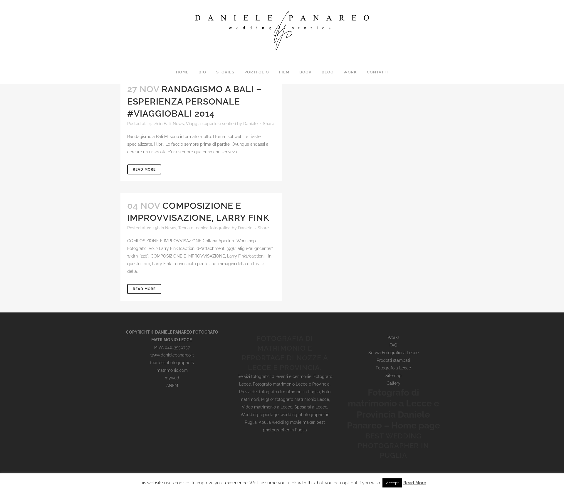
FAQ (393, 345)
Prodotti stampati (393, 360)
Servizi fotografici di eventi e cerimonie (274, 376)
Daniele (250, 123)
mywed (172, 378)
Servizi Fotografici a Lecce (393, 352)
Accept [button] (392, 483)
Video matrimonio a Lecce (267, 407)
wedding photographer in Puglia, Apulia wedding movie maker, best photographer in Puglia (287, 422)
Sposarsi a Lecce (310, 407)
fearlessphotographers (172, 362)
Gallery (393, 383)
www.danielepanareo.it (172, 355)
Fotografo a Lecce (393, 368)
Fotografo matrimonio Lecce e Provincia (291, 384)
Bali (167, 123)
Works (393, 337)
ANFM (172, 385)
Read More (144, 169)
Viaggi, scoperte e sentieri (211, 123)
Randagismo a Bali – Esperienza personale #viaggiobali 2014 (194, 101)
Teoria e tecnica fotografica (204, 228)
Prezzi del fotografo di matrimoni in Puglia (279, 391)
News (178, 123)
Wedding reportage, (261, 414)
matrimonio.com (172, 370)
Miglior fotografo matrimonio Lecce (295, 399)
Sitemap (393, 375)
